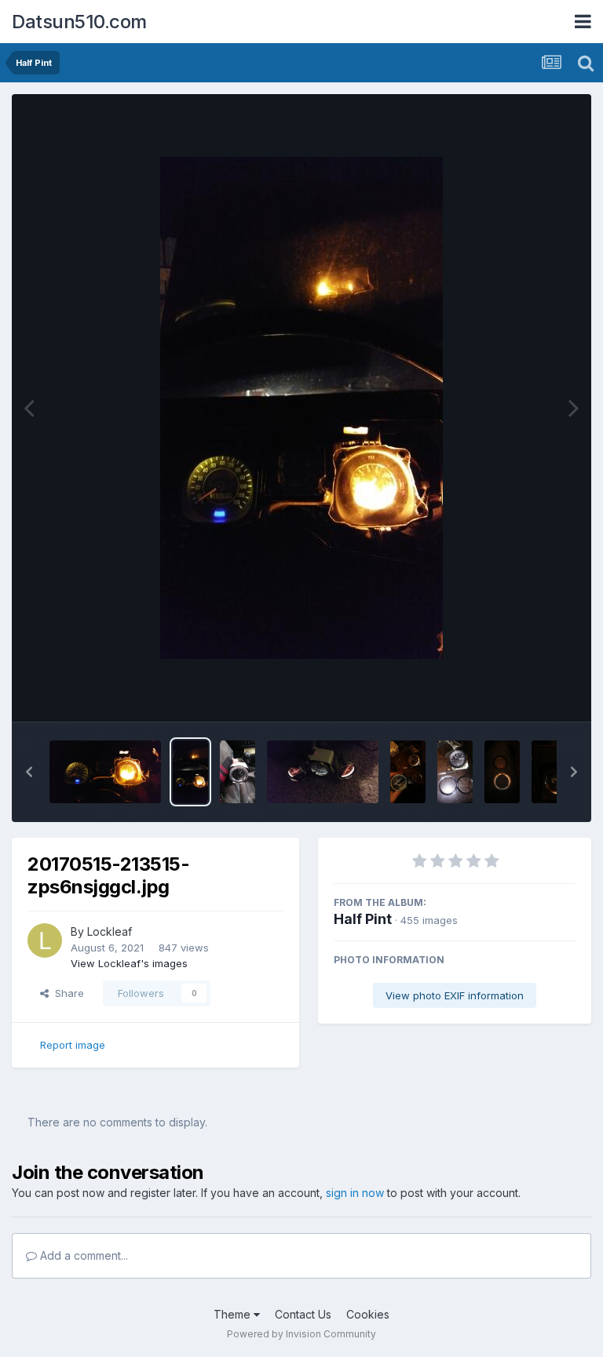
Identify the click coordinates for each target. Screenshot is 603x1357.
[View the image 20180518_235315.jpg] (408, 771)
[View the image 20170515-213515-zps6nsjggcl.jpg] (190, 771)
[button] (29, 772)
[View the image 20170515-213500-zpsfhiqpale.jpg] (105, 771)
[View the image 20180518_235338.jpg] (455, 771)
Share (66, 993)
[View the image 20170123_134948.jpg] (237, 771)
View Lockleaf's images (129, 963)
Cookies (367, 1314)
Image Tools (526, 693)
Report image (72, 1045)
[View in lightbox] (301, 408)
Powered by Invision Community (301, 1334)
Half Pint (363, 919)
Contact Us (303, 1314)
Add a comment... (82, 1255)
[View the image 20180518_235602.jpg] (502, 771)
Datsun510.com (79, 21)
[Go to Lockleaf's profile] (44, 940)
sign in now (355, 1192)
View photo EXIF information (455, 995)
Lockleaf (109, 931)
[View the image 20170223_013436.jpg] (322, 771)
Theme (234, 1314)
